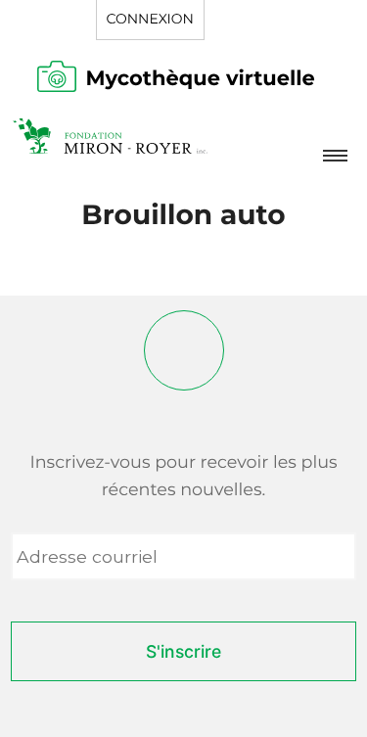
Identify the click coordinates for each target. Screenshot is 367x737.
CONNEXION (150, 18)
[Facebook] (184, 350)
